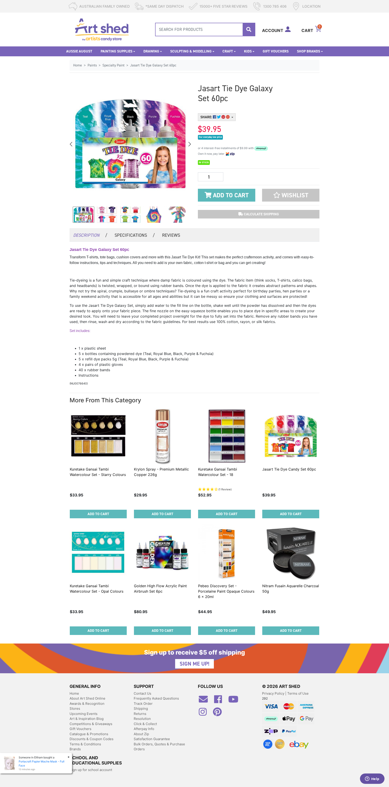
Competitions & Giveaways (91, 724)
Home (74, 693)
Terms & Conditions (85, 744)
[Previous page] (71, 144)
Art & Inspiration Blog (87, 718)
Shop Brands (308, 51)
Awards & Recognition (87, 703)
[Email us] (205, 701)
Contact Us (142, 693)
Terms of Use (298, 693)
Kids (248, 51)
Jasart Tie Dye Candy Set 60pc (289, 469)
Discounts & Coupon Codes (91, 739)
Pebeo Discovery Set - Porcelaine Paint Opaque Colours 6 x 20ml (226, 591)
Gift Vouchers (276, 51)
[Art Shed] (102, 29)
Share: (206, 117)
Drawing (151, 51)
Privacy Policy (273, 693)
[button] (290, 195)
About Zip (141, 734)
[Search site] (249, 29)
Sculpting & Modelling (191, 51)
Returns (140, 714)
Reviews (171, 235)
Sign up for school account (91, 770)
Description (90, 235)
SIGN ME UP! (194, 663)
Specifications (135, 235)
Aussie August (79, 51)
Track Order (143, 703)
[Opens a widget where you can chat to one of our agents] (372, 779)
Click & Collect (145, 724)
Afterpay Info (144, 729)
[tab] (90, 234)
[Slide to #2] (130, 215)
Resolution (142, 718)
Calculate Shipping (261, 214)
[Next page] (189, 144)
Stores (75, 708)
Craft (227, 51)
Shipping (141, 708)
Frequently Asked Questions (156, 698)
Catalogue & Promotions (89, 734)
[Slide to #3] (154, 215)
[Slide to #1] (83, 215)
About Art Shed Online (87, 698)
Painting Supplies (116, 51)
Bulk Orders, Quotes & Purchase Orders (159, 746)
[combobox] (205, 29)
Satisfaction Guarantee (152, 739)
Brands (75, 749)
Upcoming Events (83, 714)
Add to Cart (230, 195)
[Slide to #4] (177, 215)
